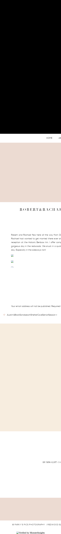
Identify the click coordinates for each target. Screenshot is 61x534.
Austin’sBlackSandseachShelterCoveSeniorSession (31, 315)
